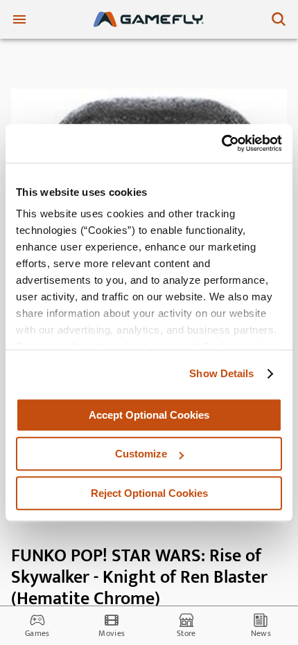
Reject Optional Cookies (149, 493)
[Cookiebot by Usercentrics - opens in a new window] (221, 143)
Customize (141, 454)
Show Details (221, 373)
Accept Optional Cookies (149, 415)
